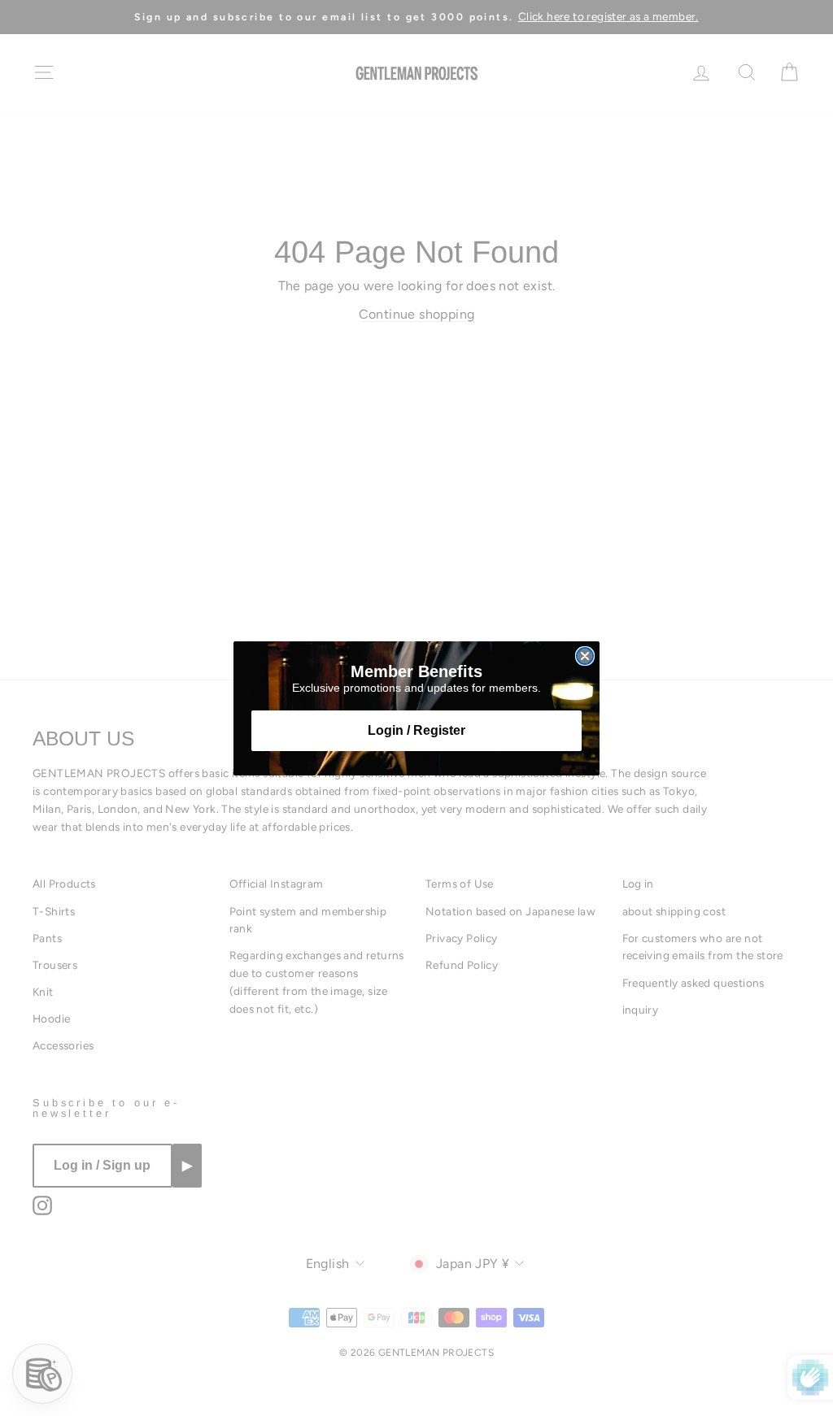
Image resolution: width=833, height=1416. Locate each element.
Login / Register (416, 730)
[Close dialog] (585, 656)
